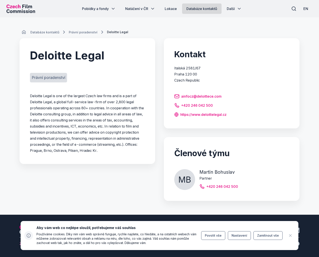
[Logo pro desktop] (21, 8)
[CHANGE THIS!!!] (24, 32)
